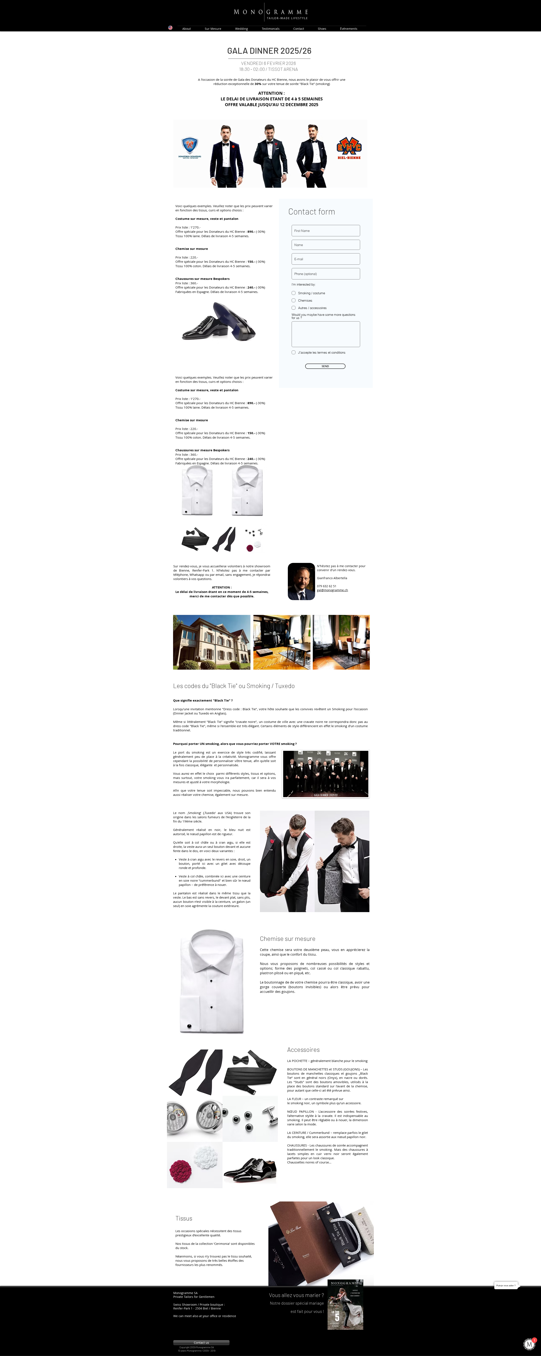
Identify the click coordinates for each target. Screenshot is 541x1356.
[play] (365, 1282)
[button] (287, 861)
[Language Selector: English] (166, 27)
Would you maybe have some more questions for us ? (323, 316)
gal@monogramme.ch (332, 590)
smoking (325, 1149)
